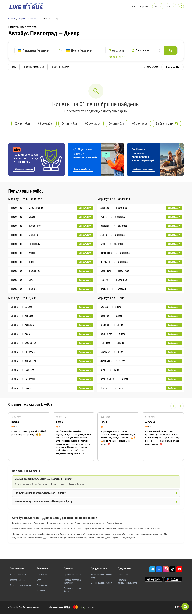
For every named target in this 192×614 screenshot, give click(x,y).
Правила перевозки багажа (72, 589)
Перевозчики (42, 585)
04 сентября (69, 123)
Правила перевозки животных (72, 581)
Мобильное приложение (101, 583)
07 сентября (140, 123)
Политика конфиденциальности (127, 581)
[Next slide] (181, 406)
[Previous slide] (173, 406)
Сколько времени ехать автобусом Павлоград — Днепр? (43, 478)
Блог (39, 580)
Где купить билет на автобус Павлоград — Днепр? (40, 493)
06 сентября (116, 123)
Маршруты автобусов (28, 18)
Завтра (112, 57)
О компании (42, 574)
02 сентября (22, 123)
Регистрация (142, 6)
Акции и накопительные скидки (101, 576)
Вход (133, 6)
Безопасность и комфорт (21, 585)
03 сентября (45, 123)
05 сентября (92, 123)
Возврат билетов (17, 580)
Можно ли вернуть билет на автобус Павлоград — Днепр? (44, 501)
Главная (11, 18)
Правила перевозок (72, 574)
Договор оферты (125, 574)
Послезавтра (122, 57)
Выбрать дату (164, 123)
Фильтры (170, 67)
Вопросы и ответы (18, 574)
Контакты (41, 590)
